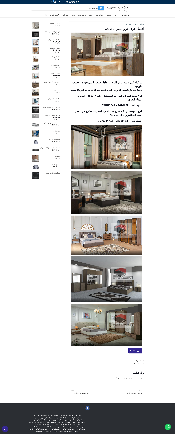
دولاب (75, 422)
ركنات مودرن (68, 422)
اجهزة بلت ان (126, 15)
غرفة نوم (134, 363)
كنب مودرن (71, 427)
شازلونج (60, 422)
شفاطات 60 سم (45, 422)
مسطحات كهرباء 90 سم (71, 431)
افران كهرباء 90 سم (76, 420)
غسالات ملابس (37, 424)
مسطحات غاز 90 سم (78, 429)
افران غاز (36, 415)
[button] (168, 427)
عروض (73, 15)
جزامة (34, 420)
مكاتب (56, 431)
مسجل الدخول (130, 379)
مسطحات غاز (62, 427)
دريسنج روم (82, 15)
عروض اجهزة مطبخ (65, 424)
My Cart (56, 415)
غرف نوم (109, 15)
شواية (80, 424)
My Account (62, 2)
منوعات (65, 15)
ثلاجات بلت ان (41, 420)
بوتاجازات (66, 420)
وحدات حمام (99, 15)
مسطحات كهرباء (66, 429)
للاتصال (132, 351)
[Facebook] (51, 2)
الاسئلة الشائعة (54, 15)
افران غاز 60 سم (74, 417)
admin (130, 24)
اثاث (116, 15)
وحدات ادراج (48, 431)
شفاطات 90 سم (34, 422)
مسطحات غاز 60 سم (36, 427)
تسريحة (49, 420)
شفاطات (54, 422)
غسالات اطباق (47, 424)
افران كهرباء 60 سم (41, 417)
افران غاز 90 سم (62, 417)
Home (71, 415)
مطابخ (90, 15)
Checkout (78, 415)
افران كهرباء (52, 417)
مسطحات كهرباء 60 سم (36, 429)
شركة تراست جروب (117, 7)
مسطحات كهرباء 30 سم (52, 429)
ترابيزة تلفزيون (57, 420)
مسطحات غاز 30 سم (50, 427)
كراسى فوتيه (80, 427)
